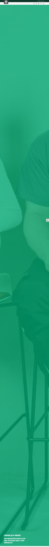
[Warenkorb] (36, 3)
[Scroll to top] (46, 545)
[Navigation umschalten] (43, 3)
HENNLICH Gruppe (41, 1)
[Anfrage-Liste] (39, 3)
